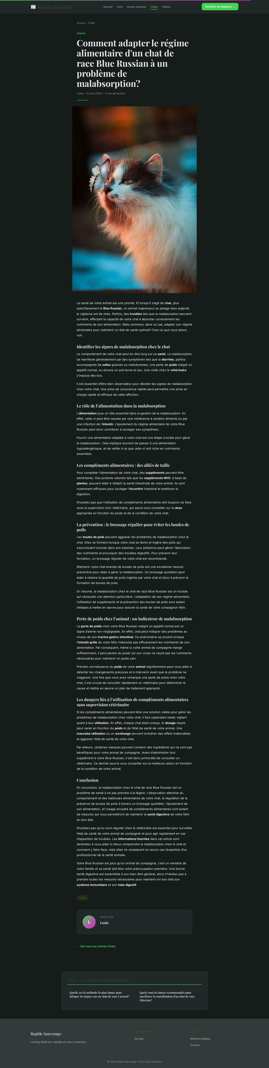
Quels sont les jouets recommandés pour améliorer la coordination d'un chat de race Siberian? (167, 996)
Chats (154, 6)
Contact (195, 1045)
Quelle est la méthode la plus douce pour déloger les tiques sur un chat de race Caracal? (99, 994)
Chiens (166, 6)
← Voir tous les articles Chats (96, 946)
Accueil (108, 6)
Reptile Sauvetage (51, 7)
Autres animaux (136, 6)
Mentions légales (200, 1038)
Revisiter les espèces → (220, 6)
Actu (120, 6)
